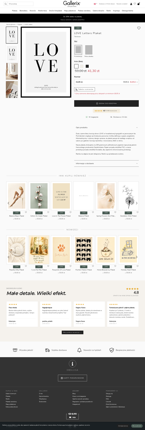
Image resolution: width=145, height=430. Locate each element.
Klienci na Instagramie (79, 396)
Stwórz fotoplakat (55, 11)
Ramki (108, 11)
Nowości (33, 11)
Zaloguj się (109, 393)
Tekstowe (77, 37)
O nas (41, 393)
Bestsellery (23, 11)
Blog (73, 393)
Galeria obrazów (98, 11)
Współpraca (42, 399)
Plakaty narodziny (84, 11)
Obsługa (108, 396)
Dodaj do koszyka (108, 103)
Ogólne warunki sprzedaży (80, 399)
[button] (5, 3)
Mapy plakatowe (70, 11)
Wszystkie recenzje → (72, 332)
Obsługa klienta (127, 11)
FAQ (107, 399)
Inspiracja (116, 11)
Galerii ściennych (11, 393)
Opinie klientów (44, 396)
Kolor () (78, 61)
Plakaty (14, 11)
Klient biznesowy (111, 404)
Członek (108, 402)
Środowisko (42, 402)
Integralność (76, 404)
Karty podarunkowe (74, 378)
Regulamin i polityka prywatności (82, 402)
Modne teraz (42, 11)
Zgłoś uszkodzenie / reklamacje (115, 407)
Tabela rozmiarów (85, 89)
